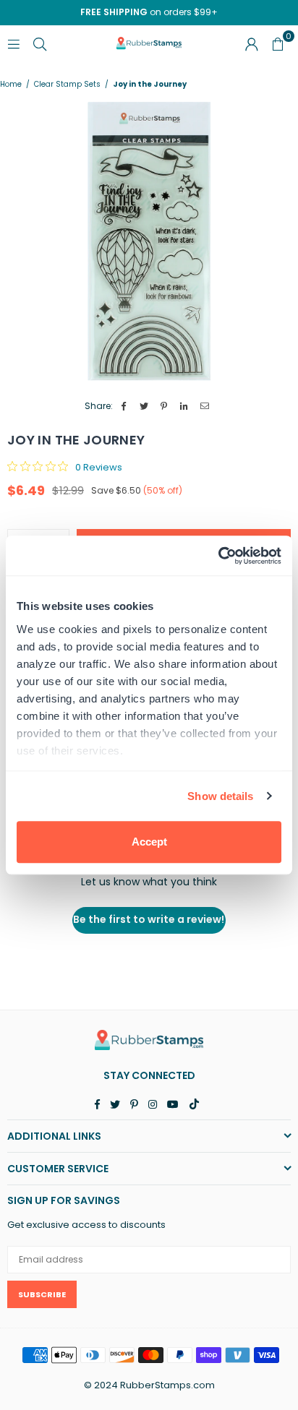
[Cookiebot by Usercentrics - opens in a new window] (218, 555)
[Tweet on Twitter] (144, 406)
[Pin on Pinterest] (164, 406)
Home (11, 84)
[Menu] (14, 43)
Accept (149, 841)
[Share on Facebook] (124, 406)
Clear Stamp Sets (67, 84)
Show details (220, 796)
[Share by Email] (205, 406)
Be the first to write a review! (148, 919)
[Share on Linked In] (184, 406)
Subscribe (42, 1294)
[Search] (40, 43)
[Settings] (252, 43)
